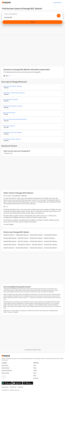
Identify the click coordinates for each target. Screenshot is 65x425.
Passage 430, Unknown (22, 247)
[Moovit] (6, 3)
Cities (34, 375)
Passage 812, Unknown (24, 244)
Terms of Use (5, 387)
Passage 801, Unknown (36, 235)
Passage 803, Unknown (9, 238)
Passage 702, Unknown (50, 247)
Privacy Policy (13, 387)
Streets (35, 370)
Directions (35, 378)
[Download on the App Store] (17, 383)
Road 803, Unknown (8, 235)
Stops (34, 373)
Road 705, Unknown (23, 238)
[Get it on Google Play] (6, 383)
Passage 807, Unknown (36, 241)
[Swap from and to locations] (59, 16)
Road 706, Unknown (8, 247)
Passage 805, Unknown (22, 235)
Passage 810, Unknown (36, 247)
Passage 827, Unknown (36, 238)
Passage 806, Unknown (9, 241)
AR (3, 376)
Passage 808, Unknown (9, 244)
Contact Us (20, 387)
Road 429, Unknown (37, 244)
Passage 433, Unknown (50, 241)
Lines (34, 365)
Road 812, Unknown (49, 238)
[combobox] (32, 14)
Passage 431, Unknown (50, 244)
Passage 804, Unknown (50, 235)
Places (35, 367)
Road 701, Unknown (23, 241)
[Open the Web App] (28, 383)
